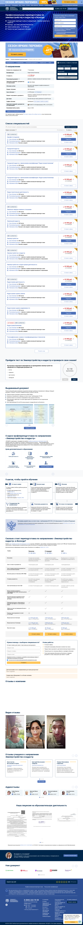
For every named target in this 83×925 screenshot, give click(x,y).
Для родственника (35, 464)
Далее (44, 470)
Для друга (33, 466)
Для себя (33, 459)
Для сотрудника (35, 462)
